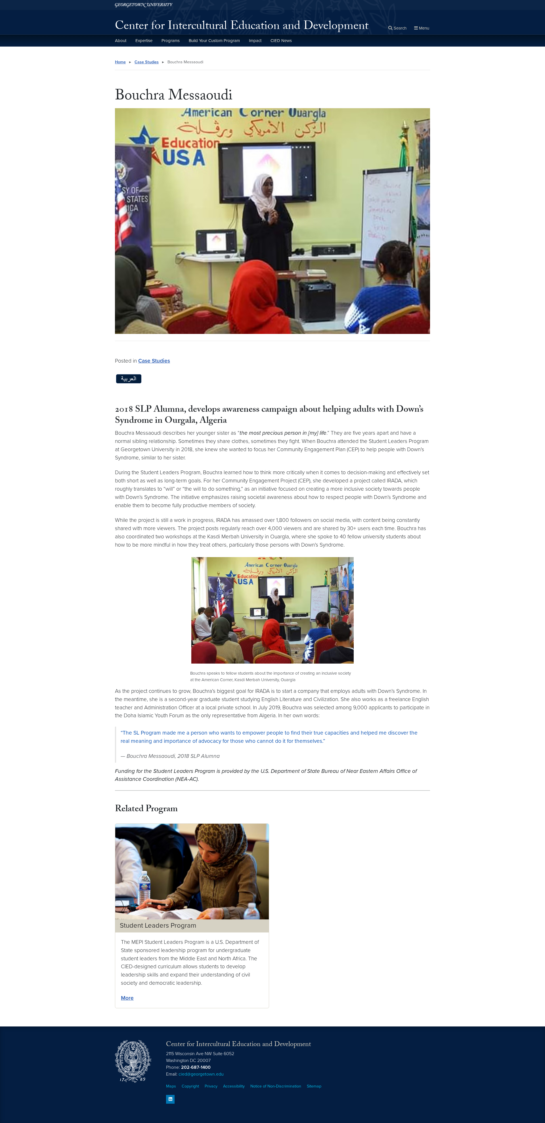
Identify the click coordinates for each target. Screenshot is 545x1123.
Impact (255, 40)
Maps (171, 1086)
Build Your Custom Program (214, 40)
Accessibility (234, 1086)
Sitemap (314, 1086)
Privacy (211, 1086)
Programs (171, 40)
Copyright (190, 1086)
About (120, 40)
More (127, 998)
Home (120, 62)
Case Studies (147, 62)
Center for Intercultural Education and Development (241, 27)
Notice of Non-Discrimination (275, 1086)
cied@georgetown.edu (201, 1074)
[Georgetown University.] (144, 5)
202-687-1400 (196, 1067)
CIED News (281, 40)
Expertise (143, 40)
